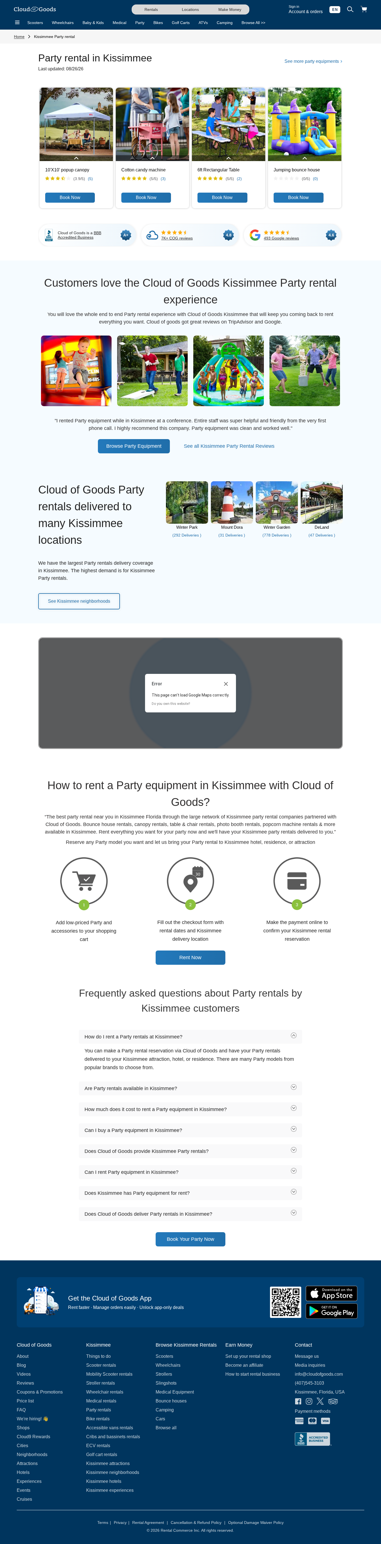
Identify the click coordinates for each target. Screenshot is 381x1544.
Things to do (98, 1356)
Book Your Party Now (190, 1239)
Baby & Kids (93, 22)
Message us (307, 1356)
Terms (104, 1522)
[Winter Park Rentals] (187, 522)
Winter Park (187, 527)
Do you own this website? (171, 704)
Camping (225, 22)
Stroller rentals (100, 1383)
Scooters (35, 22)
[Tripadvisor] (333, 1402)
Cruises (24, 1499)
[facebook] (298, 1402)
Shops (23, 1427)
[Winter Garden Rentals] (277, 522)
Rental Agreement (150, 1522)
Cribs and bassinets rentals (113, 1436)
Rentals (151, 9)
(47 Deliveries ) (321, 535)
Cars (160, 1418)
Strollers (164, 1374)
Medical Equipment (175, 1392)
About (22, 1356)
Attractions (27, 1463)
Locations (190, 9)
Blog (21, 1365)
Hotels (23, 1472)
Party (139, 22)
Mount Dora (232, 527)
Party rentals (98, 1409)
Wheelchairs (63, 22)
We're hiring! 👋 (32, 1418)
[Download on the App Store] (332, 1293)
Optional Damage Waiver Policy (256, 1522)
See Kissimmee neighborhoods (79, 601)
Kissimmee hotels (103, 1481)
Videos (24, 1374)
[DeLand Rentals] (322, 522)
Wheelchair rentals (104, 1392)
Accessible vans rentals (109, 1427)
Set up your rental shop (248, 1356)
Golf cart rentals (101, 1454)
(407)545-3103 (309, 1383)
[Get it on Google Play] (332, 1311)
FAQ (21, 1409)
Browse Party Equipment (133, 446)
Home (19, 36)
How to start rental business (252, 1374)
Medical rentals (101, 1401)
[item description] (76, 158)
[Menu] (17, 22)
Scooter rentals (101, 1365)
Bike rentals (98, 1418)
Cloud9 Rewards (33, 1436)
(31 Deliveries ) (231, 535)
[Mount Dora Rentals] (232, 522)
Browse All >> (253, 22)
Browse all (166, 1427)
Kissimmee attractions (108, 1463)
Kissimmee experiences (110, 1490)
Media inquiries (310, 1365)
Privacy (121, 1522)
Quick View (76, 124)
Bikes (158, 22)
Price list (25, 1401)
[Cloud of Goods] (35, 10)
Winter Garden (277, 527)
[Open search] (350, 9)
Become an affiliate (244, 1365)
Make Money (229, 9)
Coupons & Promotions (40, 1392)
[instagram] (309, 1402)
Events (23, 1490)
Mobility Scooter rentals (109, 1374)
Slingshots (166, 1383)
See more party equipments (312, 61)
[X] (320, 1402)
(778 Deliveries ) (276, 535)
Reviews (25, 1383)
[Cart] (363, 9)
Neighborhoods (32, 1454)
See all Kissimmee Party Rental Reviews (229, 446)
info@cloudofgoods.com (319, 1374)
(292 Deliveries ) (186, 535)
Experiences (29, 1481)
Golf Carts (181, 22)
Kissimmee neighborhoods (112, 1472)
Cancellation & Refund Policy (198, 1522)
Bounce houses (171, 1401)
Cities (22, 1445)
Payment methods (313, 1411)
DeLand (322, 527)
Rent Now (190, 957)
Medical (119, 22)
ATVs (203, 22)
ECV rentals (98, 1445)
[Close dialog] (226, 684)
